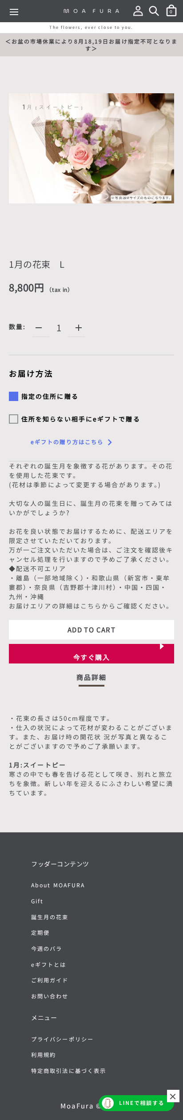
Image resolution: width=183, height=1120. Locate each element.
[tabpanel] (91, 757)
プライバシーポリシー (62, 1039)
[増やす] (78, 328)
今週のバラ (47, 949)
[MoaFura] (91, 11)
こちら (91, 605)
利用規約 (43, 1055)
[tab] (91, 679)
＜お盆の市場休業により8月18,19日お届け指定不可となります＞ (91, 44)
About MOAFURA (58, 885)
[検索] (156, 12)
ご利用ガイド (50, 980)
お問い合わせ (50, 996)
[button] (140, 12)
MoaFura (77, 1105)
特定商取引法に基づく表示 (68, 1071)
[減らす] (38, 328)
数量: (17, 326)
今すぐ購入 (91, 657)
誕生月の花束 (50, 917)
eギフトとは (49, 965)
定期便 (40, 933)
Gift (37, 901)
